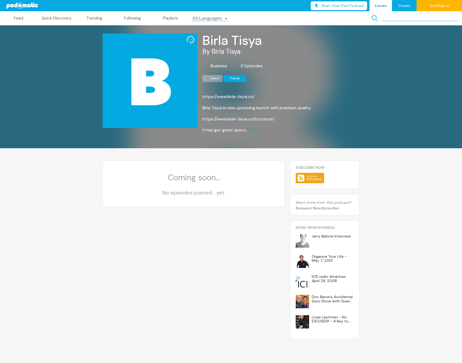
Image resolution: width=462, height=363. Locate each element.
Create (404, 5)
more (254, 130)
